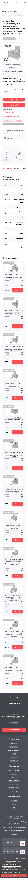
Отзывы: (5, 90)
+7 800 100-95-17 (14, 703)
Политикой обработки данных (9, 867)
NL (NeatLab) (21, 93)
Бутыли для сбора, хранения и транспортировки (6, 159)
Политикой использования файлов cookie (11, 866)
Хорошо (14, 875)
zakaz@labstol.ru (14, 710)
